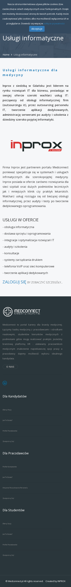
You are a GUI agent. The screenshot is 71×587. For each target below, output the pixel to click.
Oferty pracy (7, 410)
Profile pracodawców (10, 431)
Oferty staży (7, 523)
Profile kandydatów (10, 467)
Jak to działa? (7, 420)
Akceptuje (36, 28)
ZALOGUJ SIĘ (14, 282)
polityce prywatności (54, 23)
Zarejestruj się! (8, 441)
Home (6, 54)
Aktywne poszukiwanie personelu (15, 488)
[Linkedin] (5, 383)
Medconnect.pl (15, 581)
